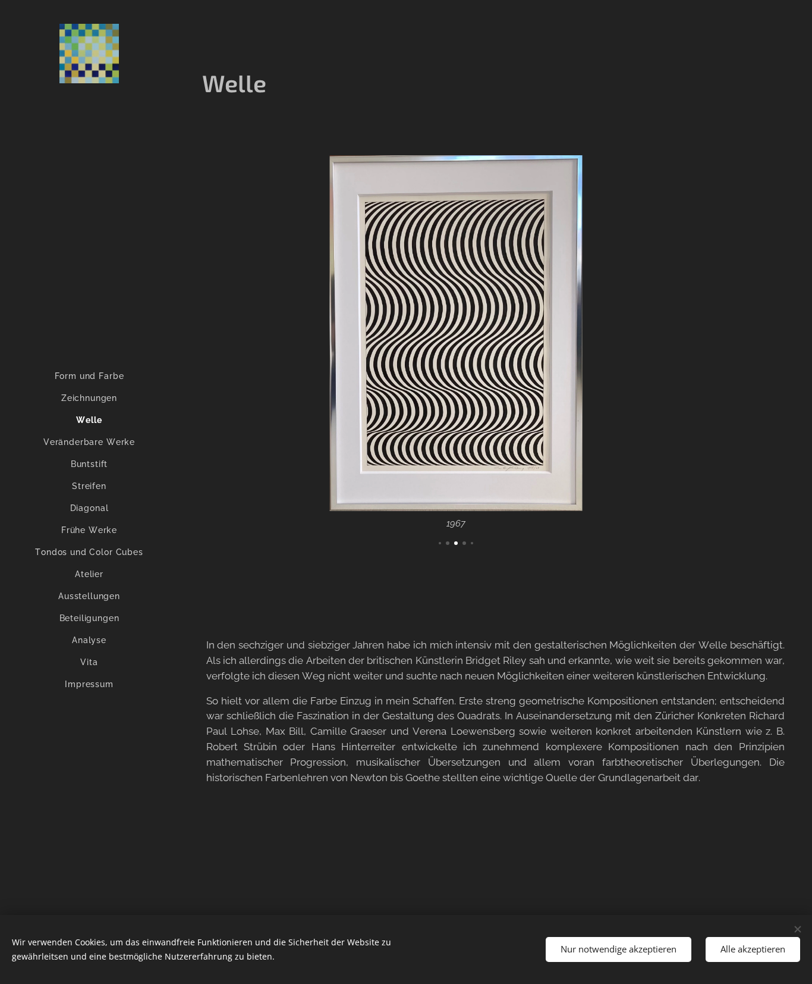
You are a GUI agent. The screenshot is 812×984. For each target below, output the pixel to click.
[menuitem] (89, 376)
